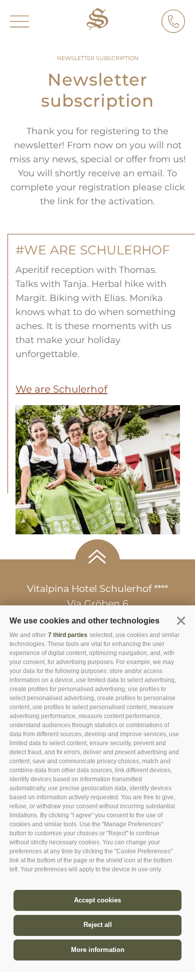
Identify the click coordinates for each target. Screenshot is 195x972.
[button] (181, 620)
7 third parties (68, 634)
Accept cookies (97, 900)
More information (97, 949)
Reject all (98, 924)
